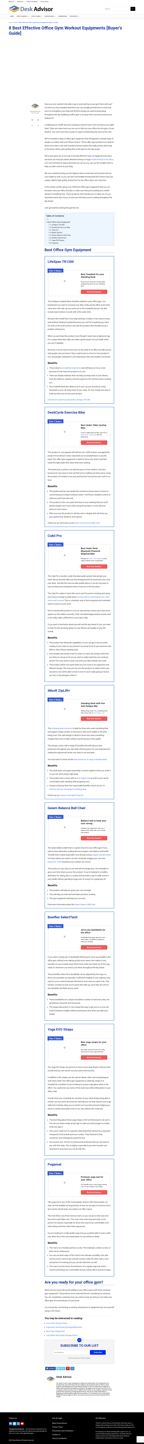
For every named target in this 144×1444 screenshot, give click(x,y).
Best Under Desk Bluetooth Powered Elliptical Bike (90, 551)
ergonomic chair (54, 862)
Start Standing (22, 16)
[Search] (133, 9)
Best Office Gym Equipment (59, 222)
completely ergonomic (71, 368)
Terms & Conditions (32, 1)
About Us (11, 1)
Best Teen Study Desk (55, 1331)
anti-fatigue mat (99, 713)
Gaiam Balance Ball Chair (61, 235)
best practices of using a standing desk (90, 759)
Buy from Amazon (94, 292)
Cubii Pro (55, 230)
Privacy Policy (44, 1)
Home (12, 16)
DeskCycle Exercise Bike (61, 227)
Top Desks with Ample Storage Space (61, 1335)
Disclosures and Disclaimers (62, 1431)
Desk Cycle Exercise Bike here (87, 523)
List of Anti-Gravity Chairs (56, 1323)
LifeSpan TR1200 (58, 225)
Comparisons (62, 16)
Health (15, 22)
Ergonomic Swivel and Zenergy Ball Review (64, 1327)
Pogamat (55, 243)
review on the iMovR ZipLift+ (71, 795)
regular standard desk (101, 855)
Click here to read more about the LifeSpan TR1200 (69, 400)
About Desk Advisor (59, 1423)
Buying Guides (49, 16)
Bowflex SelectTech (59, 238)
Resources (73, 16)
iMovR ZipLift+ (57, 233)
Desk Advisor (35, 111)
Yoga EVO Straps (58, 240)
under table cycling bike (89, 435)
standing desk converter (62, 728)
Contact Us (20, 1)
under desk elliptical (95, 558)
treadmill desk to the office (102, 159)
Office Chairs (35, 16)
